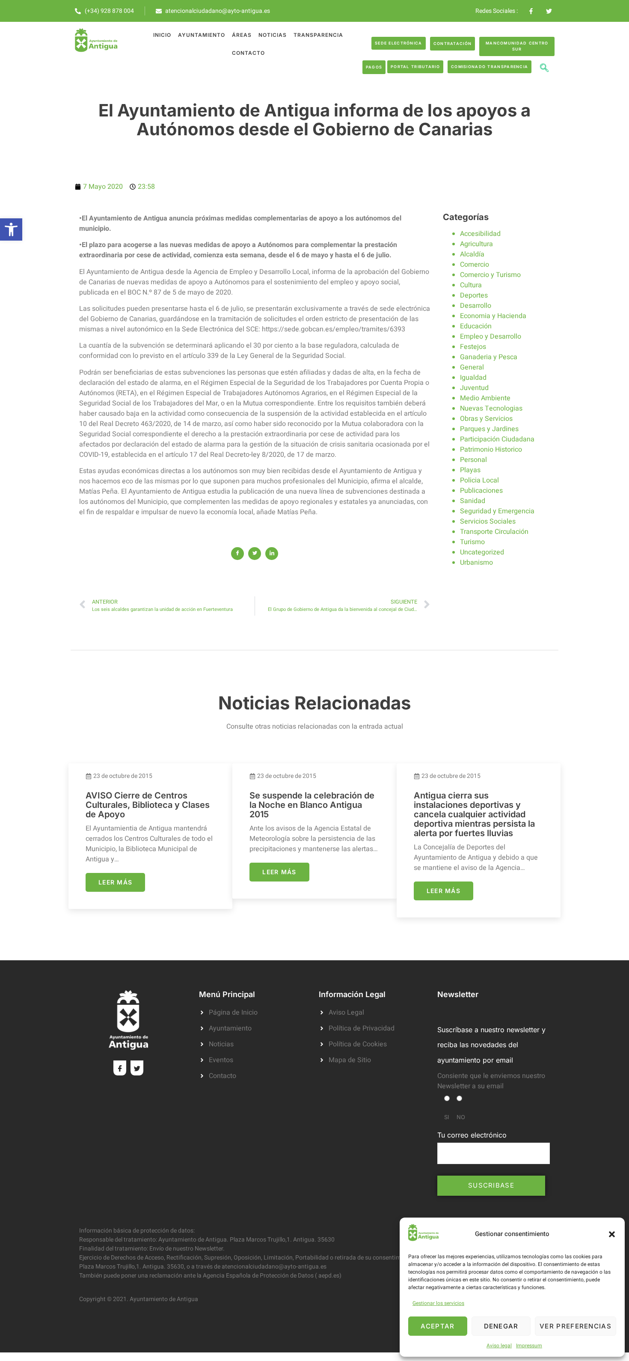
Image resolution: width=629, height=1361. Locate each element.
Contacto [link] (248, 53)
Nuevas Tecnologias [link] (491, 408)
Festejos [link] (473, 347)
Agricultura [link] (476, 244)
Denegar (501, 1326)
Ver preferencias (575, 1326)
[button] (612, 1234)
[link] (11, 229)
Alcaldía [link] (472, 254)
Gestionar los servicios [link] (438, 1303)
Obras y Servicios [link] (486, 419)
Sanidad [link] (472, 501)
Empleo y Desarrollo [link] (490, 336)
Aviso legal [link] (499, 1345)
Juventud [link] (474, 388)
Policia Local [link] (479, 480)
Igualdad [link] (473, 377)
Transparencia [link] (318, 35)
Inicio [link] (162, 35)
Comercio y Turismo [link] (490, 275)
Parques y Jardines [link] (489, 429)
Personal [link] (473, 460)
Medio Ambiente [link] (485, 398)
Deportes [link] (474, 295)
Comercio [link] (474, 264)
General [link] (472, 367)
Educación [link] (476, 326)
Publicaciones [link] (481, 490)
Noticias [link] (272, 35)
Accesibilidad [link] (480, 234)
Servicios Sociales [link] (488, 521)
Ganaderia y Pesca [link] (488, 357)
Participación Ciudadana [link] (497, 439)
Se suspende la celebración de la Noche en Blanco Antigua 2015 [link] (311, 804)
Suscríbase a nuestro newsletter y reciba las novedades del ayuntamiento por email (491, 1044)
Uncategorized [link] (482, 552)
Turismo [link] (472, 542)
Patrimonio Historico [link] (491, 449)
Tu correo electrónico (472, 1135)
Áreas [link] (242, 35)
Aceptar (437, 1326)
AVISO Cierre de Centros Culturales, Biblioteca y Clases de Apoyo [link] (148, 804)
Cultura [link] (471, 285)
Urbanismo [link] (476, 562)
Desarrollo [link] (475, 306)
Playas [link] (470, 470)
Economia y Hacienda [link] (493, 316)
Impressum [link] (529, 1345)
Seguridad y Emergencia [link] (497, 511)
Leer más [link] (115, 882)
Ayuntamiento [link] (201, 35)
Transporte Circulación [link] (494, 532)
